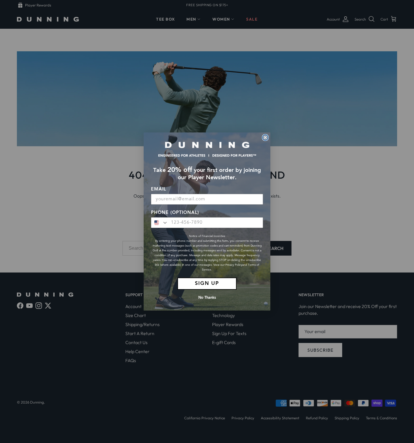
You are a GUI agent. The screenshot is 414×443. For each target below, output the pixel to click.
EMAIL (158, 189)
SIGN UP (207, 283)
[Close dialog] (265, 137)
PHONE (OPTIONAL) (175, 213)
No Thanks (207, 298)
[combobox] (159, 223)
